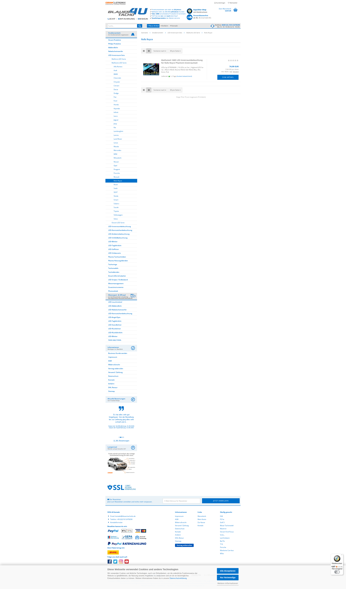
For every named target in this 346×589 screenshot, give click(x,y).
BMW (116, 74)
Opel (115, 165)
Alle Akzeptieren (227, 571)
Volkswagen (118, 215)
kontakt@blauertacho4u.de (125, 516)
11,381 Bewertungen (121, 441)
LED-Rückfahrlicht (115, 332)
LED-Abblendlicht (115, 306)
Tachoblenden (113, 272)
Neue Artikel (154, 26)
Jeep (115, 124)
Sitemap (111, 391)
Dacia (116, 89)
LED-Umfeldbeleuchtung (117, 238)
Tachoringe (112, 264)
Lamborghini (118, 131)
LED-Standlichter (115, 325)
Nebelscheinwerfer (115, 51)
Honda (116, 104)
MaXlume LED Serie (119, 63)
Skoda (116, 196)
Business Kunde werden (117, 353)
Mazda (116, 146)
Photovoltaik (113, 291)
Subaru (116, 203)
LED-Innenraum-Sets (116, 55)
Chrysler (117, 82)
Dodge (116, 93)
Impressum (112, 357)
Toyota (116, 211)
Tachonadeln (113, 268)
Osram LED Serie (118, 222)
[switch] (337, 572)
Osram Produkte (114, 40)
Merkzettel (233, 3)
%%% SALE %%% (114, 340)
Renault (116, 177)
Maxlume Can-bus (227, 550)
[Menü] (341, 555)
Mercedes (117, 150)
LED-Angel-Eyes (114, 317)
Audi (115, 70)
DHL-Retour (179, 538)
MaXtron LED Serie (119, 59)
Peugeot (117, 169)
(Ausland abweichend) (184, 76)
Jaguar (116, 120)
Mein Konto (202, 519)
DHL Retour (112, 387)
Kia (115, 127)
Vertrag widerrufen (115, 368)
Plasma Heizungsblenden (118, 260)
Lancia (116, 135)
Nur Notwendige (227, 577)
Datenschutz (113, 376)
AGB (110, 361)
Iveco (116, 116)
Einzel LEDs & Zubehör (117, 276)
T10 (221, 544)
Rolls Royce (118, 181)
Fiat (115, 97)
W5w (222, 553)
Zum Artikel (228, 77)
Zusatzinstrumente (115, 287)
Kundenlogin (220, 3)
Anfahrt (165, 26)
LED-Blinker (112, 241)
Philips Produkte (114, 44)
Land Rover (118, 139)
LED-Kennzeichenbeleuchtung (120, 230)
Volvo (116, 219)
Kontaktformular (116, 522)
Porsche (117, 173)
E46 (221, 516)
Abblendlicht (113, 47)
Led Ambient (224, 538)
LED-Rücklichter (114, 328)
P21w (222, 519)
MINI (115, 154)
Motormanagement (116, 283)
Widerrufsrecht (114, 364)
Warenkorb (202, 516)
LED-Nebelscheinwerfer (117, 310)
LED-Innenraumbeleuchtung (119, 226)
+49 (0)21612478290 (124, 519)
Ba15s (222, 541)
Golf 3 (222, 522)
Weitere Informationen (227, 583)
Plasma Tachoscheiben (117, 257)
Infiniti (116, 112)
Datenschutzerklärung (178, 578)
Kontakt (174, 26)
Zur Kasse (201, 522)
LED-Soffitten (113, 249)
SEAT (116, 192)
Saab (115, 188)
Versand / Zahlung (115, 372)
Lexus (116, 143)
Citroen (116, 86)
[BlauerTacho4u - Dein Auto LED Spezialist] (127, 13)
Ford (115, 101)
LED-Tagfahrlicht (114, 245)
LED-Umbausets (114, 253)
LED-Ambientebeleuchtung (118, 234)
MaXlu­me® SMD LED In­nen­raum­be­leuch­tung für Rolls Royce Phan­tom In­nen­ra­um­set (182, 61)
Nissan (116, 162)
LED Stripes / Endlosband (118, 280)
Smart (116, 200)
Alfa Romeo (118, 66)
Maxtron (223, 528)
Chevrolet (117, 78)
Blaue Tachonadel (227, 525)
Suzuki (116, 207)
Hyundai (117, 108)
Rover (116, 184)
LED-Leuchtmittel (115, 302)
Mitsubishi (117, 158)
